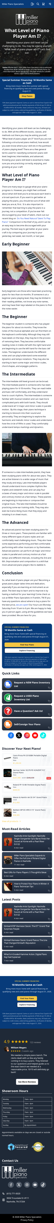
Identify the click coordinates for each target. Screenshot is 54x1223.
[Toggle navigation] (50, 4)
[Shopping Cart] (43, 4)
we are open (22, 604)
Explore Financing (27, 650)
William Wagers (18, 1047)
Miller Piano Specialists (13, 4)
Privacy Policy (27, 1220)
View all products (10, 821)
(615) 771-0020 (13, 1193)
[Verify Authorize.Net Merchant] (38, 1147)
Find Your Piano (27, 645)
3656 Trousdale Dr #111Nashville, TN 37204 (18, 1200)
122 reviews (35, 1042)
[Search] (37, 4)
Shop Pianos (27, 96)
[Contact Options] (32, 4)
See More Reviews (27, 1081)
